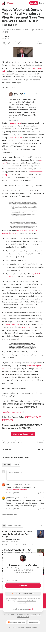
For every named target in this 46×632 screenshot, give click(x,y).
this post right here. (11, 324)
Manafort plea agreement (13, 412)
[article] (23, 538)
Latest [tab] (10, 525)
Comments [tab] (7, 464)
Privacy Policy (23, 603)
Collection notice (23, 617)
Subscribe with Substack (24, 594)
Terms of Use (33, 599)
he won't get (26, 327)
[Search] (42, 525)
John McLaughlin (12, 497)
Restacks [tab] (16, 464)
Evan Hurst (5, 36)
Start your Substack (17, 622)
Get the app (33, 622)
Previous (8, 449)
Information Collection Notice (27, 601)
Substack (12, 627)
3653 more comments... (10, 515)
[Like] (4, 43)
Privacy (33, 615)
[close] (40, 555)
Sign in (41, 3)
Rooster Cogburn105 (14, 484)
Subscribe (33, 3)
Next (39, 449)
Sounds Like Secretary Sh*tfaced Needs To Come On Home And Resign (17, 534)
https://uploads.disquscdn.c (16, 490)
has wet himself (16, 137)
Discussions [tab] (18, 525)
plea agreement (14, 123)
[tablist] (11, 464)
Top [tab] (4, 525)
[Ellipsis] (43, 484)
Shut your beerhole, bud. (11, 539)
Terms (39, 615)
